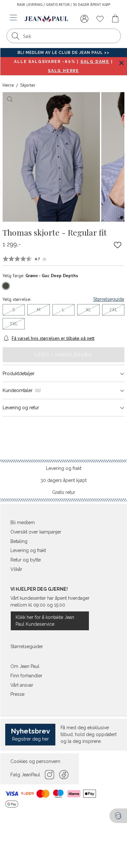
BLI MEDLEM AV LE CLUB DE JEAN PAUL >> (63, 52)
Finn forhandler (26, 675)
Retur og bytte (25, 559)
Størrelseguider (26, 646)
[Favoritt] (117, 245)
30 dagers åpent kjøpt (63, 480)
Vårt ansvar (21, 685)
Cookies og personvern (35, 761)
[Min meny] (84, 19)
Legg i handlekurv (63, 354)
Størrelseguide (108, 299)
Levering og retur (21, 407)
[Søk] (16, 36)
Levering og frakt (63, 468)
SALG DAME (94, 61)
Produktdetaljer (19, 373)
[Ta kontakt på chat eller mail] (118, 815)
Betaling (18, 541)
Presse (17, 694)
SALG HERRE (63, 70)
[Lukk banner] (121, 62)
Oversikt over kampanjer (35, 532)
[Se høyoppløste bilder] (51, 157)
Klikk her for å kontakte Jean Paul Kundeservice (45, 621)
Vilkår (16, 569)
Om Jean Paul (24, 666)
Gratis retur (63, 492)
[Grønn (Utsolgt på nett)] (6, 286)
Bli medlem (22, 522)
